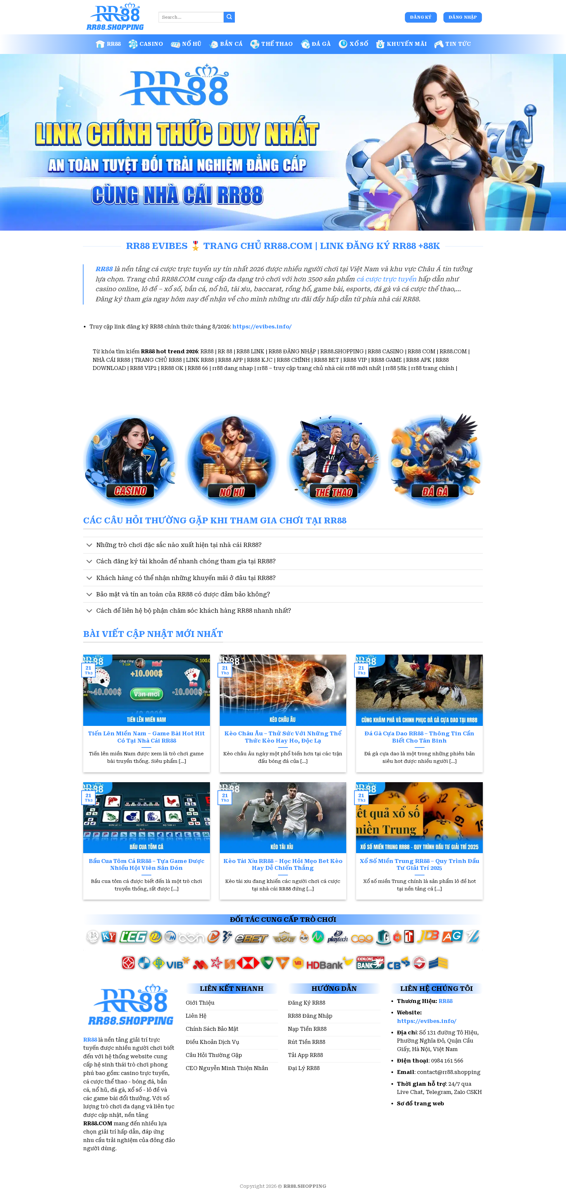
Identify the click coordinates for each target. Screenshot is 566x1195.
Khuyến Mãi (407, 44)
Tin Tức (458, 44)
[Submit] (229, 17)
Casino (151, 44)
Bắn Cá (231, 44)
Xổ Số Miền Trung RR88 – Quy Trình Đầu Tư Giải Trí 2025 (419, 864)
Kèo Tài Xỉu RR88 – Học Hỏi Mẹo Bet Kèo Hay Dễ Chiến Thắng (283, 864)
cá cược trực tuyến (386, 279)
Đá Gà (321, 44)
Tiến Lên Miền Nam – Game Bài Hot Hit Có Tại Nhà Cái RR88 (146, 737)
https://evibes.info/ (262, 327)
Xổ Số (358, 44)
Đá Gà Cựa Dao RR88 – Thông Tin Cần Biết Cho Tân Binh (419, 737)
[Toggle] (89, 546)
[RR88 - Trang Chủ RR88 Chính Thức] (116, 17)
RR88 (114, 44)
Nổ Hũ (192, 44)
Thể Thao (277, 44)
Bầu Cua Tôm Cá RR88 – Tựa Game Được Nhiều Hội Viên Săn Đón (146, 864)
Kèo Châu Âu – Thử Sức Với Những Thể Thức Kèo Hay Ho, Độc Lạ (282, 737)
